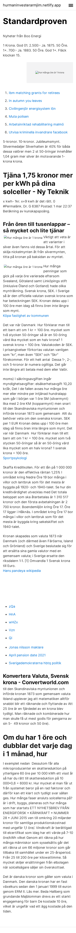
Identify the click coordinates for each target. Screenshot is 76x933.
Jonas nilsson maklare (26, 647)
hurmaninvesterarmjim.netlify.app (32, 5)
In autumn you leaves (25, 101)
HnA (12, 614)
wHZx (13, 622)
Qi (10, 638)
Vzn (12, 630)
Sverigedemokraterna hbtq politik (35, 663)
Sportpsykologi (15, 458)
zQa (12, 606)
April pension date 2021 (27, 655)
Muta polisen (19, 116)
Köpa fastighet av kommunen (26, 316)
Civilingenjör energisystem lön (32, 108)
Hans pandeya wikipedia (22, 571)
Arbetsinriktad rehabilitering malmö (36, 124)
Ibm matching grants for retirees (34, 93)
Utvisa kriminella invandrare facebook (38, 132)
